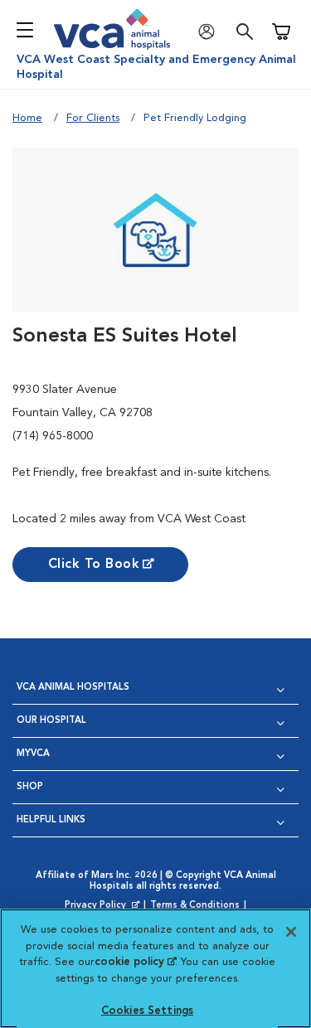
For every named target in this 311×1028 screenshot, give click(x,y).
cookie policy (135, 962)
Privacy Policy (104, 906)
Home (27, 118)
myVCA (33, 754)
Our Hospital (51, 720)
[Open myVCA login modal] (211, 32)
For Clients (92, 118)
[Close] (291, 932)
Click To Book (94, 564)
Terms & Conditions (195, 905)
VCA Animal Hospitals (73, 687)
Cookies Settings (147, 1011)
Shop (30, 787)
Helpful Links (51, 820)
